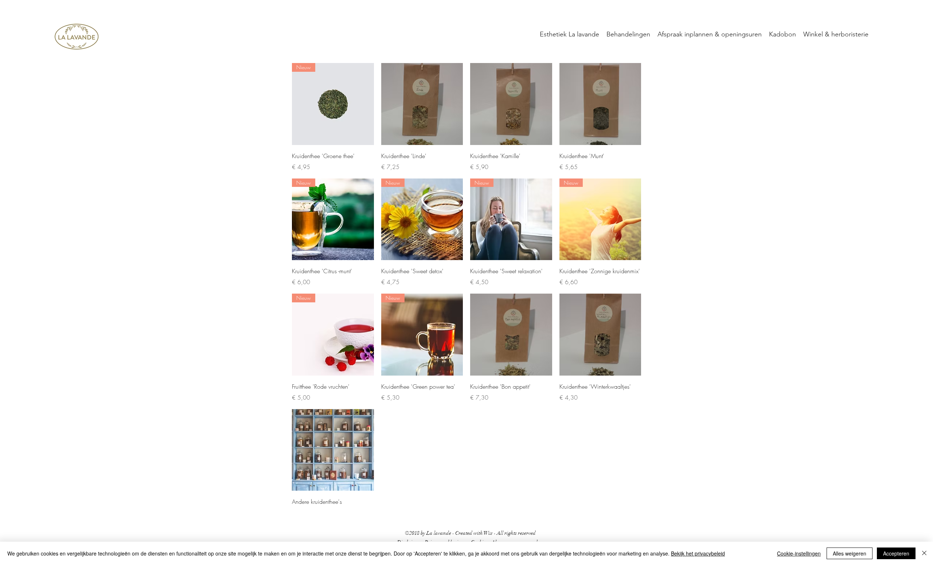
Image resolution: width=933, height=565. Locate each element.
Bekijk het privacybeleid (698, 553)
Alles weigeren (849, 553)
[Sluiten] (924, 553)
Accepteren (896, 553)
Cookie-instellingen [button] (799, 553)
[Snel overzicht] (422, 104)
